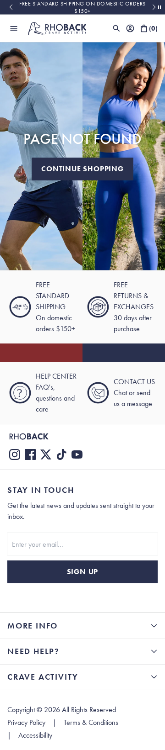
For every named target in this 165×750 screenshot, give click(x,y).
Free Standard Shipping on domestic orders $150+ (82, 7)
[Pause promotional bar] (159, 7)
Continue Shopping (82, 169)
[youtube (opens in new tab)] (77, 454)
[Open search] (116, 28)
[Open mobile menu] (13, 28)
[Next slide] (154, 7)
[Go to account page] (130, 28)
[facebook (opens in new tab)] (30, 454)
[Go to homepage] (57, 28)
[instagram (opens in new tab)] (14, 454)
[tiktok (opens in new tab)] (61, 454)
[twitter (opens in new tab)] (45, 454)
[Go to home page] (82, 436)
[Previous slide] (10, 7)
